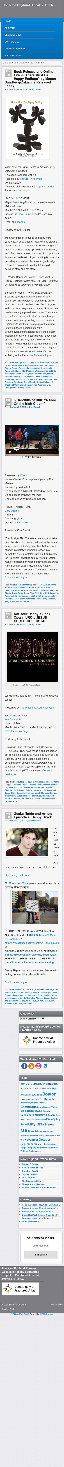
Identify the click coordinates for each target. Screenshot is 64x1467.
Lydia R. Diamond (34, 373)
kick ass (30, 793)
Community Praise (15, 48)
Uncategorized (19, 362)
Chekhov (9, 790)
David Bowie (17, 593)
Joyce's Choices (30, 1174)
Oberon (24, 475)
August (37, 1094)
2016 (55, 1084)
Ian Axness (20, 595)
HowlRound (27, 370)
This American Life (42, 384)
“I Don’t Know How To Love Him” (31, 787)
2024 (44, 1088)
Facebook (22, 522)
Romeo (26, 795)
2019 (34, 1088)
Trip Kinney (35, 798)
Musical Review (27, 781)
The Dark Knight (41, 379)
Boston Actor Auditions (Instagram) (39, 1208)
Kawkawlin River (33, 598)
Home (8, 21)
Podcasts (17, 989)
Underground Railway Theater (18, 387)
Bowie (49, 787)
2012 (32, 989)
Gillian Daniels (52, 1115)
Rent (28, 1000)
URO (17, 801)
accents (48, 989)
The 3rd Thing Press (24, 379)
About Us (10, 28)
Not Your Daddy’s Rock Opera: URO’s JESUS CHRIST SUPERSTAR (32, 617)
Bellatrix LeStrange (29, 590)
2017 (41, 584)
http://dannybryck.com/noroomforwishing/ (29, 962)
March (50, 373)
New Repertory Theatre (46, 1135)
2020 (36, 362)
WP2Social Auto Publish (20, 1314)
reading (22, 1000)
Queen (19, 795)
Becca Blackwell (12, 590)
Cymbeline (34, 992)
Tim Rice (25, 798)
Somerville (9, 379)
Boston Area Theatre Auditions (37, 1211)
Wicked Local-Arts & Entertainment (39, 1187)
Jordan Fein (19, 598)
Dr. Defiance (19, 790)
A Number (39, 989)
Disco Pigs (29, 593)
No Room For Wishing (18, 883)
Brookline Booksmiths (33, 365)
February (39, 1115)
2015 (49, 1084)
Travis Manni (42, 1147)
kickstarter (10, 373)
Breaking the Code (20, 992)
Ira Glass (37, 370)
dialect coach (18, 995)
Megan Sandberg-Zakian (15, 376)
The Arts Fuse (28, 1177)
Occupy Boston (50, 998)
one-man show (11, 1000)
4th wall (46, 784)
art (36, 587)
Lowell (51, 1124)
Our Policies (12, 42)
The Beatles (36, 795)
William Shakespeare (31, 1151)
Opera (56, 781)
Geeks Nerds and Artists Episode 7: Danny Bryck (33, 815)
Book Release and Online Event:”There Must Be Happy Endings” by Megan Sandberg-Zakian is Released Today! (30, 78)
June (24, 1124)
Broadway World (30, 1170)
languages (14, 998)
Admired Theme (57, 1304)
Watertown (53, 1147)
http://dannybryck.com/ (17, 875)
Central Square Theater (15, 368)
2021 (39, 1088)
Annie (14, 365)
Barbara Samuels (46, 587)
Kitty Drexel (35, 89)
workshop (27, 1003)
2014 (42, 1084)
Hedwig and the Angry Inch (44, 790)
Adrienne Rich (46, 362)
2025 (48, 1088)
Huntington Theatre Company (33, 1119)
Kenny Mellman (48, 598)
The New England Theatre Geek (27, 5)
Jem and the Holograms (36, 595)
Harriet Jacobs (33, 368)
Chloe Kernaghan (46, 590)
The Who (16, 798)
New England (46, 376)
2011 (23, 1083)
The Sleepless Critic (31, 1180)
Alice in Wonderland (25, 587)
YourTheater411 (29, 1221)
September (28, 1144)
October (44, 1139)
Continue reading (41, 355)
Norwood (45, 793)
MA (44, 373)
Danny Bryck (46, 992)
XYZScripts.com (46, 1314)
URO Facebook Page (16, 731)
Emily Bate (39, 593)
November (31, 1139)
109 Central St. (13, 719)
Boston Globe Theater (32, 1167)
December (26, 1115)
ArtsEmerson (27, 1094)
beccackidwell (34, 820)
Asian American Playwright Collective (40, 1204)
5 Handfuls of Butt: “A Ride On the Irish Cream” (35, 402)
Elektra (28, 790)
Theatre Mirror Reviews (33, 1184)
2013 (40, 784)
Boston (8, 992)
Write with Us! (13, 55)
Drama (16, 781)
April (20, 365)
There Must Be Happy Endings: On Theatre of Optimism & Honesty (29, 383)
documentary (31, 995)
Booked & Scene (30, 1164)
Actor (55, 989)
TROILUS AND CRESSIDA (42, 1000)
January (50, 1119)
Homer (18, 370)
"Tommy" (32, 784)
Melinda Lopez (33, 376)
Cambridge (49, 365)
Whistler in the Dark (13, 1003)
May (40, 1131)
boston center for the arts (37, 1099)
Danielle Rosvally (43, 1111)
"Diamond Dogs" (20, 784)
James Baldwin (49, 370)
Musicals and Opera (22, 584)
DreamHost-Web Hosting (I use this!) (39, 1214)
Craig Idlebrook (28, 1110)
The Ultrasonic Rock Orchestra (37, 707)
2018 (29, 1088)
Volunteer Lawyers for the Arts (36, 1218)
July (58, 1119)
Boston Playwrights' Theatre (33, 1102)
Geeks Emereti (13, 35)
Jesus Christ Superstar (15, 793)
